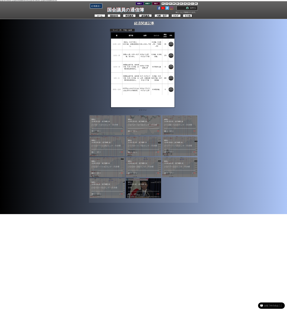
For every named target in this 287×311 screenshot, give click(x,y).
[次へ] (173, 110)
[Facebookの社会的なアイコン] (158, 8)
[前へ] (112, 110)
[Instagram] (171, 8)
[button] (96, 6)
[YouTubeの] (163, 8)
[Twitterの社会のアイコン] (167, 8)
